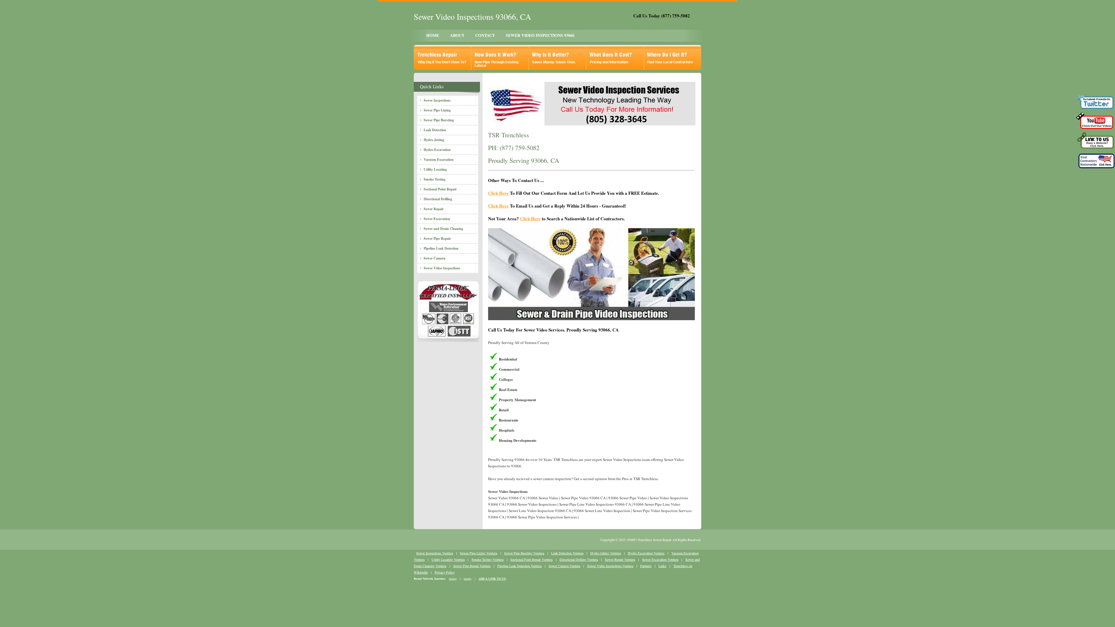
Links (662, 565)
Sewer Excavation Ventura (660, 559)
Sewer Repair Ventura (620, 559)
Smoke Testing (434, 179)
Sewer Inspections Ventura (434, 553)
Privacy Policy (445, 572)
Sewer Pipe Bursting (439, 120)
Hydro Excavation (437, 149)
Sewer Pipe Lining (437, 110)
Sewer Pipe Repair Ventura (471, 565)
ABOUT (457, 35)
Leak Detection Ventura (567, 553)
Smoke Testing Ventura (487, 559)
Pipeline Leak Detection (441, 248)
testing (453, 578)
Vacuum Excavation (439, 159)
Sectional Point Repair (440, 189)
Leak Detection (435, 129)
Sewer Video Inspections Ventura (610, 565)
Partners (646, 565)
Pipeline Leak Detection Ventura (519, 565)
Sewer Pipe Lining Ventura (478, 553)
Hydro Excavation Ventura (646, 553)
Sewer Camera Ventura (564, 565)
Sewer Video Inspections (442, 268)
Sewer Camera (434, 258)
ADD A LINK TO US (492, 578)
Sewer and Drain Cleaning (443, 228)
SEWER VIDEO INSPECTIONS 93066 (540, 35)
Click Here (498, 193)
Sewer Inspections (437, 100)
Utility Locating (435, 169)
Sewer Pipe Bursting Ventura (524, 553)
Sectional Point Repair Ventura (531, 559)
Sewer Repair (434, 208)
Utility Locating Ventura (448, 559)
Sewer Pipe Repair (437, 238)
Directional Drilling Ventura (579, 559)
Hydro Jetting (434, 139)
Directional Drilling (438, 199)
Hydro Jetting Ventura (605, 553)
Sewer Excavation (437, 218)
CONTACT (485, 35)
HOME (432, 35)
